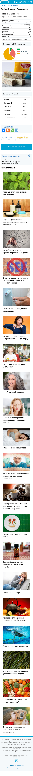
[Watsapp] (12, 130)
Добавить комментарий (16, 147)
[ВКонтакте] (3, 130)
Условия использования (17, 765)
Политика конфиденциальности (16, 768)
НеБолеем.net (23, 1)
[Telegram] (16, 130)
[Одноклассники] (8, 130)
